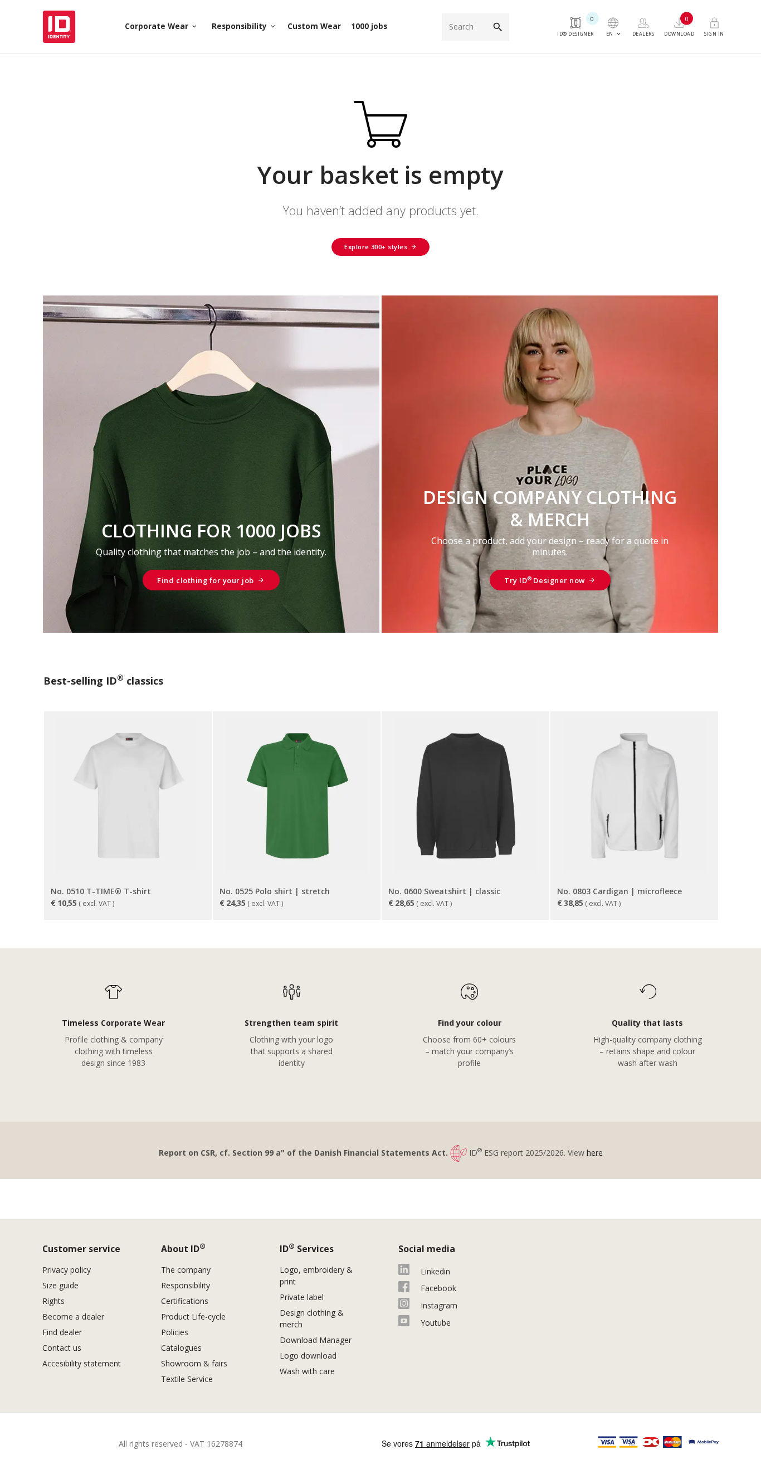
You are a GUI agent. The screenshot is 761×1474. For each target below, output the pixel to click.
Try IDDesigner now (544, 580)
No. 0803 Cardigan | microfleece (619, 891)
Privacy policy (66, 1269)
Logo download (308, 1355)
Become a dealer (73, 1316)
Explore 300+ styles (375, 247)
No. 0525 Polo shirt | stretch (274, 891)
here (595, 1152)
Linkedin (435, 1271)
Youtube (436, 1322)
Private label (302, 1297)
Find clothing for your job (205, 580)
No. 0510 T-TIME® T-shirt (101, 891)
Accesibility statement (81, 1363)
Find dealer (62, 1332)
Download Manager (316, 1340)
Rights (53, 1301)
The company (186, 1269)
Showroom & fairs (194, 1363)
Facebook (438, 1288)
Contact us (61, 1347)
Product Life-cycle (193, 1316)
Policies (174, 1332)
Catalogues (182, 1347)
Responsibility (185, 1285)
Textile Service (187, 1379)
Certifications (184, 1301)
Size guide (60, 1285)
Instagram (439, 1305)
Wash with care (307, 1371)
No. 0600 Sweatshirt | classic (444, 891)
